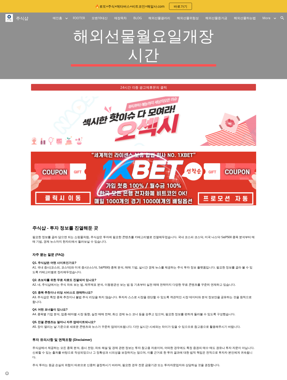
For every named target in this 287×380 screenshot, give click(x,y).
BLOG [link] (137, 18)
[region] (143, 6)
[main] (143, 45)
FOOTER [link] (79, 18)
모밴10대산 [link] (100, 18)
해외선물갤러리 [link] (159, 18)
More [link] (266, 18)
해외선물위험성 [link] (188, 18)
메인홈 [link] (57, 18)
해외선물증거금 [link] (216, 18)
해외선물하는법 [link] (245, 18)
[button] (282, 18)
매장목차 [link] (120, 18)
